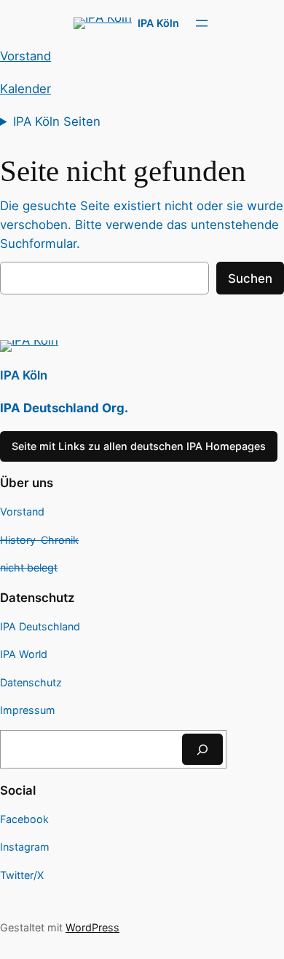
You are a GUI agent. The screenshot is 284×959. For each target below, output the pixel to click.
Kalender (25, 88)
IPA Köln (158, 23)
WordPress (92, 927)
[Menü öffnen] (201, 23)
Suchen (250, 278)
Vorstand (25, 56)
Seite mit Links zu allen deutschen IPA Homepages (139, 446)
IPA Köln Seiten (56, 121)
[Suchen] (202, 749)
